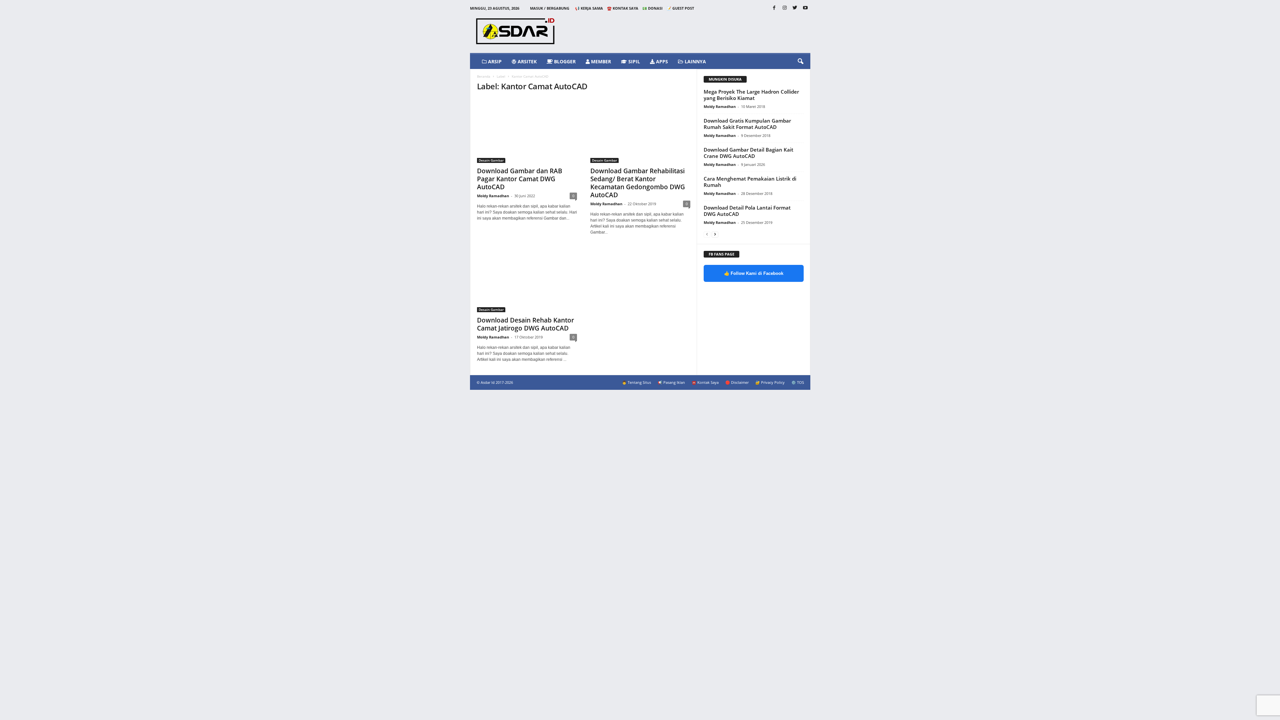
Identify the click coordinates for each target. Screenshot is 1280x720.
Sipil (633, 61)
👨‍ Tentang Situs (636, 382)
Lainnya (694, 61)
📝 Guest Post (680, 8)
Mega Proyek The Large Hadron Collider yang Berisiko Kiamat (751, 94)
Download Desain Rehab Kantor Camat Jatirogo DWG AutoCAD (525, 324)
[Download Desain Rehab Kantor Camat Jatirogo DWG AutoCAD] (527, 280)
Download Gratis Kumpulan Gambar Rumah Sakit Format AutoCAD (747, 123)
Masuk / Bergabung (549, 8)
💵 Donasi (652, 8)
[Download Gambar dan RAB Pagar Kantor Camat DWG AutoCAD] (527, 130)
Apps (661, 61)
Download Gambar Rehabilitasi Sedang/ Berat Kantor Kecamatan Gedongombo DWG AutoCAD (637, 183)
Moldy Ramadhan (493, 195)
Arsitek (526, 61)
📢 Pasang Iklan (671, 382)
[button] (800, 61)
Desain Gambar (491, 160)
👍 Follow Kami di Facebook (753, 273)
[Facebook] (774, 8)
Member (600, 61)
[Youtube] (805, 8)
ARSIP (494, 61)
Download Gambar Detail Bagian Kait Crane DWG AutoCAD (748, 152)
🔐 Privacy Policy (770, 382)
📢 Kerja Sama (589, 8)
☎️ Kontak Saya (622, 8)
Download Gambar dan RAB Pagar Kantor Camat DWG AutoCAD (519, 179)
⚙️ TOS (797, 382)
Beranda (483, 76)
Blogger (564, 61)
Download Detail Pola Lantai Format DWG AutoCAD (747, 210)
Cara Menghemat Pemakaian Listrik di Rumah (750, 181)
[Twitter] (795, 8)
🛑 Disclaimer (737, 382)
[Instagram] (785, 8)
